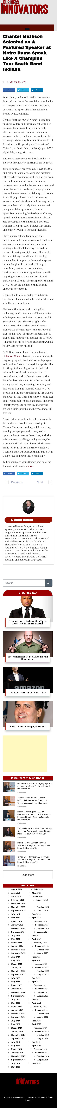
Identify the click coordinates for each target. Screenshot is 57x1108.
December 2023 (42, 946)
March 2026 (37, 896)
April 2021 (36, 1003)
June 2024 (36, 935)
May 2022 (15, 982)
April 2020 (36, 1024)
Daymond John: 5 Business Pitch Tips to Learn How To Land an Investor (28, 612)
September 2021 (18, 996)
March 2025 (16, 921)
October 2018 (43, 1056)
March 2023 (16, 964)
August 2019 (42, 1038)
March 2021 (16, 1007)
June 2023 (36, 957)
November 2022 (18, 971)
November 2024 (18, 928)
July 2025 (15, 914)
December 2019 (42, 1031)
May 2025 (15, 918)
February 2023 (40, 964)
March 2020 (16, 1028)
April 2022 (36, 982)
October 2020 (43, 1014)
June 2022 (36, 978)
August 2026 (16, 889)
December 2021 (42, 989)
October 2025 (43, 907)
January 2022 (17, 989)
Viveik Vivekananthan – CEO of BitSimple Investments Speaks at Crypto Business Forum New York (32, 800)
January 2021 (17, 1010)
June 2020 (36, 1021)
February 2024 (40, 943)
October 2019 (43, 1035)
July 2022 (15, 978)
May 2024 (15, 939)
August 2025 (42, 911)
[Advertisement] (25, 753)
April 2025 (36, 918)
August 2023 (42, 953)
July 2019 (15, 1042)
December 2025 (18, 903)
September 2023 (18, 953)
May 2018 (15, 1067)
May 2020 (15, 1024)
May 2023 (15, 960)
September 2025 (18, 911)
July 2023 (15, 957)
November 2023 (18, 950)
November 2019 (18, 1035)
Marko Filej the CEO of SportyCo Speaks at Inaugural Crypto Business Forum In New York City (33, 845)
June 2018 (36, 1063)
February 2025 (40, 921)
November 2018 (18, 1056)
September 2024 (18, 932)
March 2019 (16, 1049)
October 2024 (43, 928)
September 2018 (18, 1060)
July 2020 (15, 1021)
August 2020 (42, 1017)
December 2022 (42, 967)
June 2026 (15, 893)
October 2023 (43, 950)
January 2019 (17, 1053)
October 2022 (43, 971)
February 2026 (17, 900)
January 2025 (17, 925)
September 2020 (18, 1017)
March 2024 (16, 943)
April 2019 (36, 1046)
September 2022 (18, 974)
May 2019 (15, 1046)
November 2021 (18, 992)
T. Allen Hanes (16, 81)
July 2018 (15, 1063)
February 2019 (40, 1049)
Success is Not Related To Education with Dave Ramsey (28, 648)
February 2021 (40, 1007)
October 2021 (43, 992)
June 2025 (36, 914)
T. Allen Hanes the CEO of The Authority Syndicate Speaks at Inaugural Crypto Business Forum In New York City (34, 831)
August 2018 (42, 1060)
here (29, 465)
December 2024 (42, 925)
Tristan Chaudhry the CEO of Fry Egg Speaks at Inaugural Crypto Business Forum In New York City (33, 859)
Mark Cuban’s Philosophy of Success (28, 716)
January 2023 (17, 967)
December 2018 (42, 1053)
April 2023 (36, 960)
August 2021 (42, 996)
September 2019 (18, 1038)
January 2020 (17, 1031)
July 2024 (15, 935)
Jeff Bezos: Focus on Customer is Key (28, 683)
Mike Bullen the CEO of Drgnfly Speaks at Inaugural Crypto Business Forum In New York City (34, 786)
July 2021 (15, 999)
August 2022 (42, 974)
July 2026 (38, 889)
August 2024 (42, 932)
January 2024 (17, 946)
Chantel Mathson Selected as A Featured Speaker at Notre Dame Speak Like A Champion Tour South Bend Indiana (27, 52)
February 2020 (40, 1028)
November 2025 (18, 907)
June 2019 (36, 1042)
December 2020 (42, 1010)
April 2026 (16, 896)
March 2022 (16, 985)
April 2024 (36, 939)
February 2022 (40, 985)
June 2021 (36, 999)
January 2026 (42, 900)
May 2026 (36, 893)
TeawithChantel (14, 356)
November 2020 (18, 1014)
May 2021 (15, 1003)
